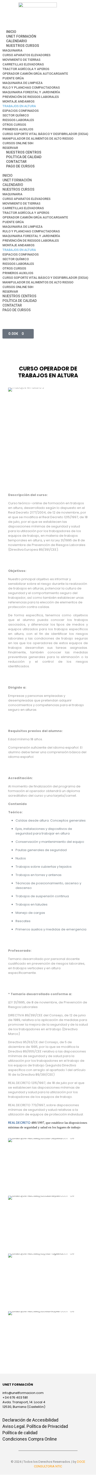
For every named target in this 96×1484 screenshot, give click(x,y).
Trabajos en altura (19, 106)
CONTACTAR (16, 162)
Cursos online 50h (17, 143)
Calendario (16, 41)
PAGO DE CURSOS (20, 166)
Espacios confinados (20, 111)
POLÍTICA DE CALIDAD (23, 157)
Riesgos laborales (18, 120)
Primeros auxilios (17, 129)
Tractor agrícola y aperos (25, 69)
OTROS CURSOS (14, 124)
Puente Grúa (13, 78)
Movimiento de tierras (21, 60)
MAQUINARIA (12, 50)
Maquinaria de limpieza (22, 83)
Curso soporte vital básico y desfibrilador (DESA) (45, 134)
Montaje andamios (18, 101)
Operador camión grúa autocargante (35, 73)
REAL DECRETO (26, 1122)
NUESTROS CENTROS (23, 152)
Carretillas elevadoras (23, 64)
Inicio (11, 32)
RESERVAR (10, 148)
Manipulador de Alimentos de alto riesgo (37, 138)
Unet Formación (21, 36)
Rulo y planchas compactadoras (31, 87)
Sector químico (15, 115)
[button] (48, 171)
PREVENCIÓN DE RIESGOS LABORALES (30, 97)
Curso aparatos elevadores (26, 55)
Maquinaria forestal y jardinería (31, 92)
